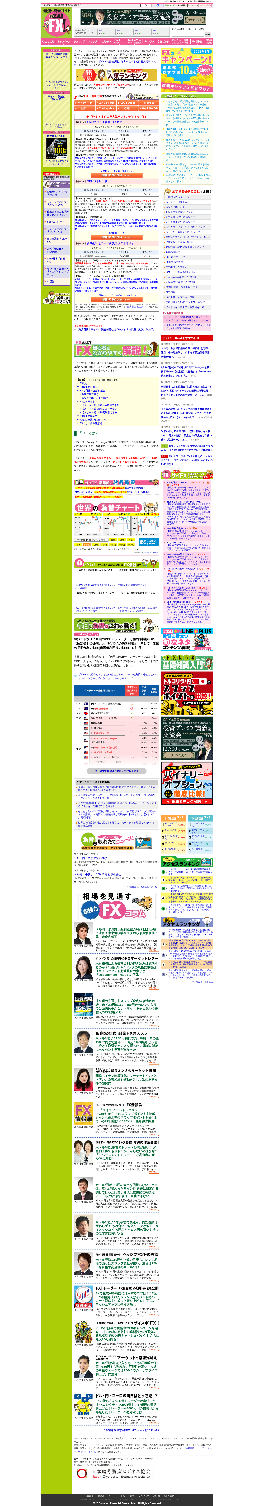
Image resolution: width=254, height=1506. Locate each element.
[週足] (122, 539)
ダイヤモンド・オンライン (110, 1499)
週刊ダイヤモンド (130, 1499)
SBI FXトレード (55, 221)
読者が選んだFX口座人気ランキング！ (186, 302)
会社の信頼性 (173, 252)
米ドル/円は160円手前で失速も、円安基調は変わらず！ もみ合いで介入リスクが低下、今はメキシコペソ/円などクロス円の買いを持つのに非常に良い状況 (127, 1228)
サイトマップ (144, 1496)
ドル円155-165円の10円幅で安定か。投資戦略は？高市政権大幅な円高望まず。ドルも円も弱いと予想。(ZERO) (190, 964)
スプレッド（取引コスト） (180, 201)
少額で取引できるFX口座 (179, 242)
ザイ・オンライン (146, 1499)
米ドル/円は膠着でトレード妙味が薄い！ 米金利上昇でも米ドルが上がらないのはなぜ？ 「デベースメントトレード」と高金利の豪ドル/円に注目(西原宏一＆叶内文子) (190, 974)
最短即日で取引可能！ (110, 488)
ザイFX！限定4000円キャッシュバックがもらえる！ (57, 85)
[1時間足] (122, 544)
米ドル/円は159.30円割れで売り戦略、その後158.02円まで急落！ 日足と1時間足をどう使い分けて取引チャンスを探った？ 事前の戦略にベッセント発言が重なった (127, 1044)
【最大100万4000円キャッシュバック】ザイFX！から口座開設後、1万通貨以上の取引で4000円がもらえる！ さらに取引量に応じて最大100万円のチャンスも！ (188, 533)
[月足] (131, 539)
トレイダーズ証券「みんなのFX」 (56, 203)
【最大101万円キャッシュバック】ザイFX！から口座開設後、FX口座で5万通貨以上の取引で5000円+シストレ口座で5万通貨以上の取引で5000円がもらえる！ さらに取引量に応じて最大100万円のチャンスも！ (188, 576)
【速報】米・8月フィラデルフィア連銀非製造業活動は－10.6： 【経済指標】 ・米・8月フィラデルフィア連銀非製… (190, 880)
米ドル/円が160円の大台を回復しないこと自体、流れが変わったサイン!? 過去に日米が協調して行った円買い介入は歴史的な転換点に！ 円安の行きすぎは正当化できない (127, 1190)
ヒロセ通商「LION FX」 (57, 240)
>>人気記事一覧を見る (202, 982)
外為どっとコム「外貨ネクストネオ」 (58, 213)
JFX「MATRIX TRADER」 (55, 250)
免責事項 (89, 1496)
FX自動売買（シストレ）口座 (182, 287)
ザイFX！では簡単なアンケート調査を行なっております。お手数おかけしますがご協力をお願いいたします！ (187, 167)
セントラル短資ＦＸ (152, 553)
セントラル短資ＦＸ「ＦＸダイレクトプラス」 (58, 271)
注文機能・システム (176, 267)
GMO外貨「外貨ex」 (56, 260)
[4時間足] (131, 544)
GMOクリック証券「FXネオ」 (57, 193)
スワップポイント (175, 206)
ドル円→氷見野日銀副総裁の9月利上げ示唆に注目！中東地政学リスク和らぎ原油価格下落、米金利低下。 (127, 933)
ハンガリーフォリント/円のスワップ (185, 227)
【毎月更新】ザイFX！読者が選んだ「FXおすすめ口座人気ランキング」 (115, 329)
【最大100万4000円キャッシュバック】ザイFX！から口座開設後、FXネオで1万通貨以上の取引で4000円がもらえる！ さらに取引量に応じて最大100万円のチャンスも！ (188, 559)
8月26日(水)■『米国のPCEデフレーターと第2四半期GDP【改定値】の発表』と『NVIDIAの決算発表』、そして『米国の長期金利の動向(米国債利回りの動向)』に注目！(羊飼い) (190, 944)
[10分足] (96, 544)
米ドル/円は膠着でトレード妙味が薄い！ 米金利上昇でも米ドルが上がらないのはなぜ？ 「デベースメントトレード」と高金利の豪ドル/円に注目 (127, 1153)
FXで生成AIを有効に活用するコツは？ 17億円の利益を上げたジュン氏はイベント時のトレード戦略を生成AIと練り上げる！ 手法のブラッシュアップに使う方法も (127, 1299)
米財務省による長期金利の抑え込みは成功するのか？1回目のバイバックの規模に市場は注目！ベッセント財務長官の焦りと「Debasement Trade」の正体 (127, 969)
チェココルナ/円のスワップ (180, 221)
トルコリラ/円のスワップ (179, 211)
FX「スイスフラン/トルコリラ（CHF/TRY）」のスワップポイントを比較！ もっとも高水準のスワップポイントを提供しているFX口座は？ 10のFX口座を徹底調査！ (127, 1115)
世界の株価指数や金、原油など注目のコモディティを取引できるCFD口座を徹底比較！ (117, 824)
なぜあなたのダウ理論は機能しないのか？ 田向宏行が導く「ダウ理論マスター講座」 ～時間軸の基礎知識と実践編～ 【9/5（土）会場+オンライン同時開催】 (117, 814)
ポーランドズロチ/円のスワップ (183, 232)
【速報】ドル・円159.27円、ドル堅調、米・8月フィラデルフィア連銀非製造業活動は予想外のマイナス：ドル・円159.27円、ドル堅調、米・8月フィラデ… (190, 908)
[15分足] (104, 544)
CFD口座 (170, 292)
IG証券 (50, 281)
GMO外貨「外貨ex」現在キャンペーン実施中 (112, 492)
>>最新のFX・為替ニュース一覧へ (143, 887)
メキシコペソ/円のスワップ (180, 216)
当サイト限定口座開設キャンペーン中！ (57, 55)
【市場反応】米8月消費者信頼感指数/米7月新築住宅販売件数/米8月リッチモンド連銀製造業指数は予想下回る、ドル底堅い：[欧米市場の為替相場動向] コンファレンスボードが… (190, 898)
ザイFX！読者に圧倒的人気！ (56, 98)
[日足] (113, 539)
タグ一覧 (156, 1496)
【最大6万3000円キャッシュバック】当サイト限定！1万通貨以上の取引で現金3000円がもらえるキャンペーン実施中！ (188, 546)
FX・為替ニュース (176, 257)
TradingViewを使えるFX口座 (181, 277)
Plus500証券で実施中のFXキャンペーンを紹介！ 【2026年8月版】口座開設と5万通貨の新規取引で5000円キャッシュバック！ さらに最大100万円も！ (127, 1333)
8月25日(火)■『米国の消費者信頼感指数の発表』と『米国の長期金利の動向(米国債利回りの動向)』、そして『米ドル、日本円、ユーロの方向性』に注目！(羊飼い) (190, 933)
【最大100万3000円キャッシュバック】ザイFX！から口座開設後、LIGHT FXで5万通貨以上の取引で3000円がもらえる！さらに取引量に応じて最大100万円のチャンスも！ (188, 593)
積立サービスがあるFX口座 (180, 272)
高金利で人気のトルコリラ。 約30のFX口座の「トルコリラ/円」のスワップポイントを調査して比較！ (117, 797)
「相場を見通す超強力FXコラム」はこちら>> (131, 1430)
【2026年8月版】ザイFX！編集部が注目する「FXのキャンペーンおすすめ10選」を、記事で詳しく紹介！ (117, 805)
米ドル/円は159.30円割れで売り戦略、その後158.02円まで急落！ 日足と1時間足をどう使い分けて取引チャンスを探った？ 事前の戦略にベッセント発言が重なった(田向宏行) (190, 955)
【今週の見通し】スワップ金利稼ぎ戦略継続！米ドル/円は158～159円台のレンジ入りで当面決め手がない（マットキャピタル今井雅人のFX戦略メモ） (127, 1006)
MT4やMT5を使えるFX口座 (181, 282)
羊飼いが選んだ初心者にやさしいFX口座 (188, 237)
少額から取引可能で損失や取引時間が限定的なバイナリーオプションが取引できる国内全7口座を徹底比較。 (117, 788)
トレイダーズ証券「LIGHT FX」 (56, 230)
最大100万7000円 (56, 136)
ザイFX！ (177, 1499)
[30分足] (113, 544)
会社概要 (100, 1496)
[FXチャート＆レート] (149, 541)
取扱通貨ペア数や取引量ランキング (185, 247)
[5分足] (87, 544)
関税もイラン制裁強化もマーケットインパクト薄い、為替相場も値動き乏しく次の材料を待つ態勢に (127, 1079)
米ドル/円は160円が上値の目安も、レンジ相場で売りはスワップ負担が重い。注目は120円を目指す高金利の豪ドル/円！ (127, 1263)
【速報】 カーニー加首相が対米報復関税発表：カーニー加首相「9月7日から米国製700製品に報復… (190, 871)
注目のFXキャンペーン (178, 196)
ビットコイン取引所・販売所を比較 (185, 307)
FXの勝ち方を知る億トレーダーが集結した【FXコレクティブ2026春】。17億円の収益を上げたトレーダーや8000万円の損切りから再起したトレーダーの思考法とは (127, 1406)
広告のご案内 (169, 1496)
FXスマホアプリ (174, 262)
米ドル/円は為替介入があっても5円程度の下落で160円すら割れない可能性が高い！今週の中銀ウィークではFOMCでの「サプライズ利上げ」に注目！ (127, 1368)
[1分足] (78, 544)
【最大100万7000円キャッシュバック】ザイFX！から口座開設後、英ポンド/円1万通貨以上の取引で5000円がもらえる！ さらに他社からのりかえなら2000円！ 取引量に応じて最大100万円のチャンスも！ (188, 490)
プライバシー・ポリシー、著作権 (121, 1496)
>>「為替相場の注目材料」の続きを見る (117, 771)
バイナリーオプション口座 (180, 297)
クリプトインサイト (163, 1499)
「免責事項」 (190, 1448)
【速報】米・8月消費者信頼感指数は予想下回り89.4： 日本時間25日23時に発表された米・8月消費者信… (190, 888)
